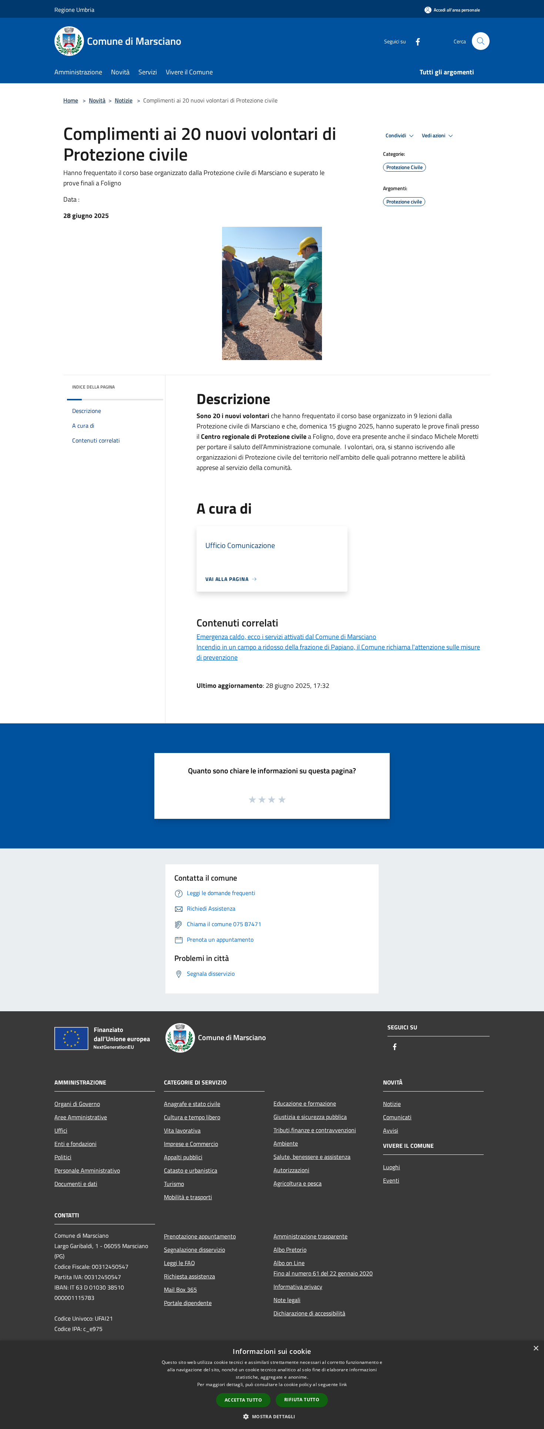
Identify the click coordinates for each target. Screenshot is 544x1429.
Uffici (60, 1130)
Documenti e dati (75, 1183)
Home (70, 100)
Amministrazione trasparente (310, 1236)
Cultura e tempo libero (192, 1117)
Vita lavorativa (182, 1130)
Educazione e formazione (304, 1103)
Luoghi (391, 1167)
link (343, 1384)
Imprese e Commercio (191, 1143)
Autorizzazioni (291, 1170)
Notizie (123, 100)
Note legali (286, 1299)
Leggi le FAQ (179, 1262)
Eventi (391, 1180)
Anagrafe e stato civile (192, 1103)
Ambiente (285, 1143)
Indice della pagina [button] (93, 386)
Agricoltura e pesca (297, 1183)
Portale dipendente (188, 1302)
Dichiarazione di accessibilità (309, 1313)
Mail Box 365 (180, 1289)
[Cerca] (481, 41)
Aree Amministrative (80, 1117)
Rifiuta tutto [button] (301, 1399)
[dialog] (272, 1385)
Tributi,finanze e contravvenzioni (314, 1130)
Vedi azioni (434, 135)
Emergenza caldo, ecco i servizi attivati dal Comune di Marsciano (286, 637)
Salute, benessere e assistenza (311, 1156)
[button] (272, 1416)
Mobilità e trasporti (188, 1197)
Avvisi (390, 1130)
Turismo (174, 1183)
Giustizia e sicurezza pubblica (310, 1116)
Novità (97, 100)
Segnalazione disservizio (194, 1249)
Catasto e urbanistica (190, 1170)
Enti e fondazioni (75, 1143)
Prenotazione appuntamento (200, 1236)
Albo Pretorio (289, 1249)
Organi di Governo (77, 1103)
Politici (62, 1157)
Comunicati (397, 1117)
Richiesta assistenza (189, 1276)
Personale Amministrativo (87, 1170)
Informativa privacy (297, 1286)
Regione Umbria (74, 9)
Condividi (396, 135)
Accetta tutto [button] (243, 1400)
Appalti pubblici (183, 1157)
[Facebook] (414, 41)
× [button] (535, 1348)
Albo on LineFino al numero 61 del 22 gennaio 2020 (323, 1268)
